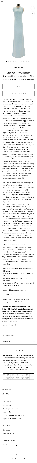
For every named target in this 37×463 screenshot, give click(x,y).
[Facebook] (9, 325)
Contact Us (6, 405)
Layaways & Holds (8, 335)
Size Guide (6, 430)
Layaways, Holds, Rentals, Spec (13, 415)
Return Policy (7, 412)
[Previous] (2, 62)
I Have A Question (18, 93)
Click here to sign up (9, 445)
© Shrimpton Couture (18, 458)
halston (18, 67)
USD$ (17, 454)
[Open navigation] (2, 1)
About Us (5, 394)
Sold (18, 86)
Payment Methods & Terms (12, 419)
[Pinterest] (15, 325)
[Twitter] (12, 325)
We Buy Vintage (8, 433)
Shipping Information (10, 409)
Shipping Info (6, 341)
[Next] (34, 62)
